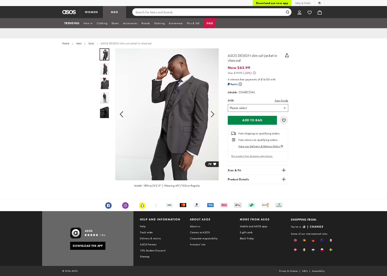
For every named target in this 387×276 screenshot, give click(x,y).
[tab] (71, 23)
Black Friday (247, 238)
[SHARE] (287, 55)
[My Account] (299, 12)
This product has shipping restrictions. (252, 156)
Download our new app (272, 3)
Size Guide (281, 100)
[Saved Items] (310, 12)
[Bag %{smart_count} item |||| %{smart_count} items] (320, 12)
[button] (252, 120)
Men (79, 43)
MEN (114, 12)
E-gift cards (246, 232)
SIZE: (231, 100)
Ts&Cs (305, 271)
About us (195, 226)
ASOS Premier (148, 244)
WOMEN (91, 12)
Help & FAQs (303, 3)
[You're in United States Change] (320, 3)
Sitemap (144, 256)
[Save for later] (283, 120)
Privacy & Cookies (288, 271)
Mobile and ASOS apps (253, 226)
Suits (91, 43)
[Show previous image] (122, 114)
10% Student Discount (152, 250)
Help (143, 226)
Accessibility (318, 271)
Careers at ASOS (200, 232)
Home (65, 43)
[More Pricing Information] (254, 73)
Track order (146, 232)
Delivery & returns (150, 238)
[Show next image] (211, 114)
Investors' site (197, 244)
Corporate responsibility (204, 238)
